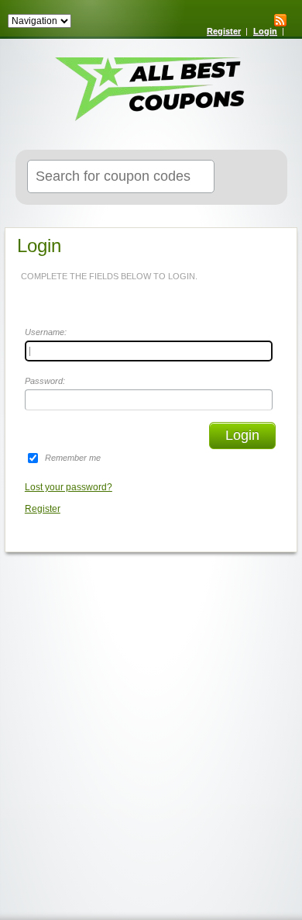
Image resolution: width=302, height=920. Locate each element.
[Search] (256, 177)
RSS (280, 20)
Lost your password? (68, 487)
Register (224, 31)
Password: (45, 381)
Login (265, 31)
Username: (46, 332)
